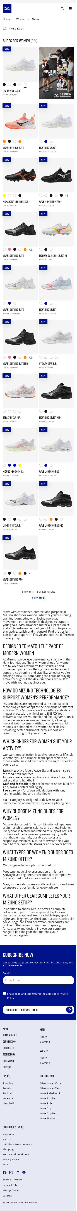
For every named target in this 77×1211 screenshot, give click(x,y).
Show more (38, 598)
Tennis (7, 1088)
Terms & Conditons (12, 1179)
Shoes (35, 19)
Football (7, 1093)
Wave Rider (47, 1103)
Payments (9, 1134)
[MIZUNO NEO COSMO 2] (20, 445)
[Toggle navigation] (70, 8)
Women (20, 19)
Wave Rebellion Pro (51, 1093)
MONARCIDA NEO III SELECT (15, 201)
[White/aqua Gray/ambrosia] (26, 85)
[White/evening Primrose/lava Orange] (52, 250)
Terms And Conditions (16, 1154)
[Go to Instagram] (11, 1172)
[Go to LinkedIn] (17, 1172)
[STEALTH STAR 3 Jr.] (56, 337)
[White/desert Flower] (52, 358)
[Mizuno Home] (7, 8)
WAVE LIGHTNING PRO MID (51, 525)
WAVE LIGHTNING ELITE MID (15, 363)
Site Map (7, 1196)
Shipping (8, 1149)
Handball (8, 1103)
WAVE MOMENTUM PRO (50, 201)
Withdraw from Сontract (17, 1144)
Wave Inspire (48, 1098)
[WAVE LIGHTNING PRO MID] (56, 499)
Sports (7, 1076)
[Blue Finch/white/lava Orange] (10, 304)
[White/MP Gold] (10, 196)
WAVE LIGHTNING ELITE (13, 255)
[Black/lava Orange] (21, 196)
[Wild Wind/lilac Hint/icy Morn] (15, 466)
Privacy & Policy (10, 1185)
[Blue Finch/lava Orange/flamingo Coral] (47, 466)
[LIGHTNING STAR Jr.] (20, 64)
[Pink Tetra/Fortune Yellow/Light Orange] (10, 250)
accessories (61, 919)
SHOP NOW (65, 94)
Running (8, 1083)
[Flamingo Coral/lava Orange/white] (26, 250)
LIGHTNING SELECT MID (50, 417)
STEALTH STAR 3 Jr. (48, 363)
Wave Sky (45, 1108)
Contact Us (8, 1048)
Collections (47, 1076)
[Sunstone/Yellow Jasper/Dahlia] (21, 142)
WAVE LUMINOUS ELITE (13, 147)
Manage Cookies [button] (11, 1190)
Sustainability (10, 1061)
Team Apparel (10, 1035)
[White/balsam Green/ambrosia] (15, 304)
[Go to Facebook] (4, 1172)
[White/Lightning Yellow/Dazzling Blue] (5, 250)
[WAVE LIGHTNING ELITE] (20, 229)
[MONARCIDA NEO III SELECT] (20, 175)
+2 (30, 249)
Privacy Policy (11, 1159)
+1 (66, 196)
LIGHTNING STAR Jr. (12, 91)
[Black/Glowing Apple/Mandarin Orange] (15, 250)
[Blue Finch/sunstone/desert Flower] (47, 142)
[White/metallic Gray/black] (57, 196)
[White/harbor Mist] (57, 358)
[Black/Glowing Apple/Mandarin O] (52, 196)
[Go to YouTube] (24, 1172)
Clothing (45, 1042)
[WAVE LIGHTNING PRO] (56, 445)
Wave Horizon (48, 1118)
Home (6, 19)
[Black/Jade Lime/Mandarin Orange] (5, 85)
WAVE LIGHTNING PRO (49, 471)
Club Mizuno (9, 1041)
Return (7, 1139)
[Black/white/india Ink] (10, 142)
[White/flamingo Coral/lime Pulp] (5, 466)
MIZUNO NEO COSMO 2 (13, 471)
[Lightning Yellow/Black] (5, 196)
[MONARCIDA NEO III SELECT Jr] (56, 229)
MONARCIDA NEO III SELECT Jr (53, 255)
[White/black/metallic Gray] (15, 142)
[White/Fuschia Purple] (15, 196)
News (5, 1028)
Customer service (13, 1127)
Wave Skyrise (48, 1113)
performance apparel (34, 912)
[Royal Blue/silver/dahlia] (10, 466)
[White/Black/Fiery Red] (10, 85)
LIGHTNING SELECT (47, 147)
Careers (7, 1067)
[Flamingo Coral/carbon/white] (5, 142)
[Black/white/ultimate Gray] (15, 85)
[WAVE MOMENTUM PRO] (56, 175)
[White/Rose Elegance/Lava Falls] (41, 142)
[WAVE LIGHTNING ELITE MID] (20, 337)
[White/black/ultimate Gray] (21, 85)
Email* (7, 973)
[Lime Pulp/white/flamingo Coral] (21, 466)
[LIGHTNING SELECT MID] (56, 391)
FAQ (5, 1164)
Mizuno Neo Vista (50, 1083)
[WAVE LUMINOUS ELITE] (20, 121)
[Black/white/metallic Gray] (62, 196)
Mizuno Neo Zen (50, 1088)
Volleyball (8, 1098)
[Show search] (62, 8)
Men (42, 1030)
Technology (9, 1054)
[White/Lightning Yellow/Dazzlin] (47, 196)
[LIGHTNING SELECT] (56, 121)
